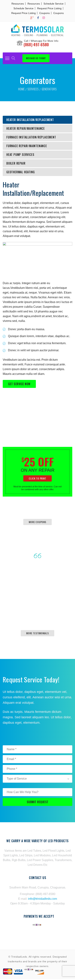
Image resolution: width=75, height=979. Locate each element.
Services (33, 89)
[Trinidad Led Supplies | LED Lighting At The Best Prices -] (37, 30)
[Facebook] (38, 17)
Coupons (44, 13)
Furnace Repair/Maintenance (26, 146)
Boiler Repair (15, 163)
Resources (17, 3)
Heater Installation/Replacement (30, 120)
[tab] (37, 120)
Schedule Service (54, 3)
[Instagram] (43, 17)
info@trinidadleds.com (42, 898)
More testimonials (37, 633)
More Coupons (37, 522)
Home (21, 89)
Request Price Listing (49, 8)
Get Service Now (19, 384)
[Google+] (32, 17)
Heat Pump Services (20, 154)
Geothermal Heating (20, 172)
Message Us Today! (36, 58)
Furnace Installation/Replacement (31, 137)
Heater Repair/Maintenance (25, 128)
